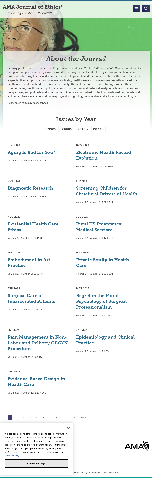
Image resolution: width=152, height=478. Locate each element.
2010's (83, 129)
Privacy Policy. (12, 455)
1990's (51, 129)
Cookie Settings (36, 463)
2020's (98, 129)
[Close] (68, 428)
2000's (67, 129)
